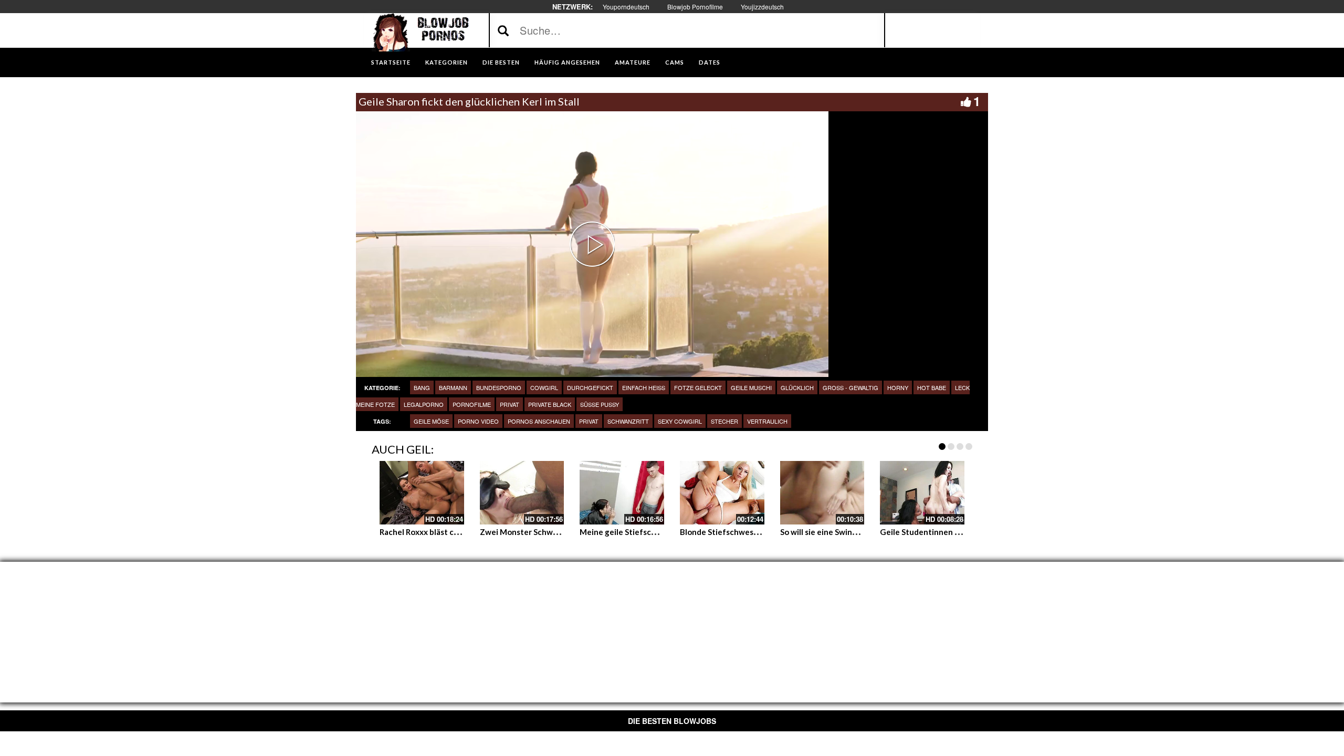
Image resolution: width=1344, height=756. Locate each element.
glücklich (797, 387)
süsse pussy (599, 404)
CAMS (674, 62)
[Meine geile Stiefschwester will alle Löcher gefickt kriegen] (622, 492)
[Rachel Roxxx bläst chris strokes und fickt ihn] (422, 492)
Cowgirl (544, 387)
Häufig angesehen (567, 62)
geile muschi (751, 387)
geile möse (431, 421)
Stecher (724, 421)
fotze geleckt (698, 387)
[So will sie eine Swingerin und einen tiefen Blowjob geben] (822, 492)
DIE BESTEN (501, 62)
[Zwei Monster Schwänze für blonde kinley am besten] (522, 492)
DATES (709, 62)
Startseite (391, 62)
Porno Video (478, 421)
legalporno (424, 404)
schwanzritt (628, 421)
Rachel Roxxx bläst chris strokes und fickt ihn (462, 532)
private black (549, 404)
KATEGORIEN (446, 62)
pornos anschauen (539, 421)
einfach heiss (643, 387)
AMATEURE (632, 62)
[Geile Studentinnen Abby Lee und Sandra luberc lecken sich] (922, 492)
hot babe (931, 387)
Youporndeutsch (626, 6)
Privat (509, 404)
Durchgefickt (590, 387)
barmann (453, 387)
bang (422, 387)
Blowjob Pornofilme (695, 6)
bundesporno (498, 387)
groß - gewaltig (850, 387)
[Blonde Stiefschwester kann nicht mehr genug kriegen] (722, 492)
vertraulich (767, 421)
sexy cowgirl (680, 421)
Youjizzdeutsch (762, 6)
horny (897, 387)
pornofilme (472, 404)
